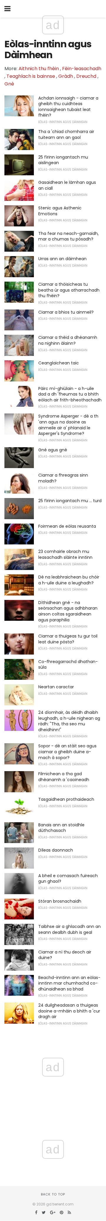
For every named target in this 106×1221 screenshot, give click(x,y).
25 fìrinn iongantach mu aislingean (63, 160)
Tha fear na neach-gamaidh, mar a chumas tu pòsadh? (68, 236)
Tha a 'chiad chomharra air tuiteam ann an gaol (66, 134)
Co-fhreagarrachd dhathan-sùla (68, 664)
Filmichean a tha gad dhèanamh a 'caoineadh (63, 777)
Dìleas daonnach (55, 850)
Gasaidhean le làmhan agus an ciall (67, 185)
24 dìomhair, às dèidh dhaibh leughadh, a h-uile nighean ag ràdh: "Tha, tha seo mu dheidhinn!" (69, 721)
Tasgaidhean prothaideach (66, 799)
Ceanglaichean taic (58, 363)
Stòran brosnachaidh (59, 901)
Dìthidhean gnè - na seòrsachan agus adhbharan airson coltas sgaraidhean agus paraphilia (67, 611)
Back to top (53, 1194)
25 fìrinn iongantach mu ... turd (70, 501)
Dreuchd (86, 76)
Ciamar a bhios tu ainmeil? (66, 312)
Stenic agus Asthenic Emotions (60, 211)
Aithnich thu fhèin (39, 68)
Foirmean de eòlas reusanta (67, 526)
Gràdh (65, 76)
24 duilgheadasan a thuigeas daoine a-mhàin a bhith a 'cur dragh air (69, 1011)
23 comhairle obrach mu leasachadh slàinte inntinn (65, 554)
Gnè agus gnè (52, 450)
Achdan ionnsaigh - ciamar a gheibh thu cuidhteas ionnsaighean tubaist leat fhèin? (68, 106)
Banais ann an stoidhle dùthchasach (61, 828)
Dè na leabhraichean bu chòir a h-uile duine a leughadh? (68, 580)
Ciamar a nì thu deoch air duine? (64, 955)
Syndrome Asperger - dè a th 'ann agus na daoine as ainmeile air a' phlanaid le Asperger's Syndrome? (68, 424)
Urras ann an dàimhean (62, 259)
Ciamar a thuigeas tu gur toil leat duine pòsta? (67, 639)
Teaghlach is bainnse (30, 76)
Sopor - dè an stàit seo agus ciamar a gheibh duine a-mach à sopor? (67, 751)
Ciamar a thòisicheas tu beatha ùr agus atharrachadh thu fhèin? (69, 290)
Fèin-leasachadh (81, 68)
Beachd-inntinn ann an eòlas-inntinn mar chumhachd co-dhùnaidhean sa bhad (69, 983)
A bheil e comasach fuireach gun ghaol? (68, 878)
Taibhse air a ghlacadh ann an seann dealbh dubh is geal (69, 929)
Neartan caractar (56, 687)
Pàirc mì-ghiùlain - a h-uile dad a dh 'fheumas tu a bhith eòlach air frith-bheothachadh (70, 394)
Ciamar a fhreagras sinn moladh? (63, 478)
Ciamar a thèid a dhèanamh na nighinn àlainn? (67, 340)
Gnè (9, 83)
